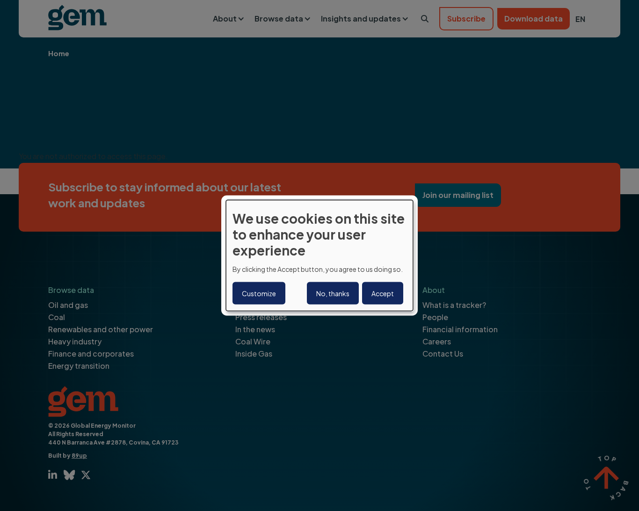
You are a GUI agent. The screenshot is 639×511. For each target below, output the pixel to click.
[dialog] (319, 255)
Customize (259, 293)
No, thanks (332, 293)
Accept (382, 293)
